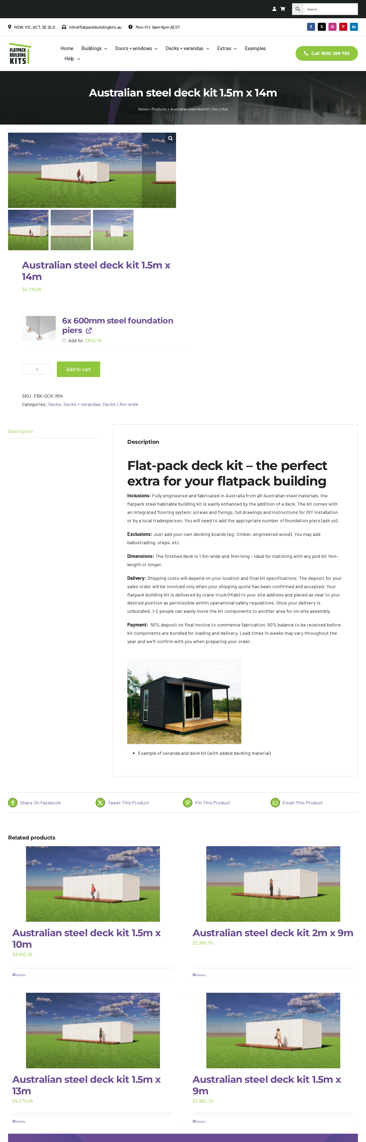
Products (159, 109)
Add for (84, 340)
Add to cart (78, 369)
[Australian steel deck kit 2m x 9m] (273, 884)
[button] (170, 138)
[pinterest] (343, 27)
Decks (54, 404)
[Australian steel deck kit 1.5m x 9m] (273, 1030)
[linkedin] (354, 27)
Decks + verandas (82, 404)
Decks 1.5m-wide (120, 404)
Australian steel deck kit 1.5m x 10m (86, 938)
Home (143, 109)
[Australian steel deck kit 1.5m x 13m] (92, 1030)
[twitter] (322, 27)
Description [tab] (20, 431)
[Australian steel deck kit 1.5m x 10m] (92, 884)
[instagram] (332, 27)
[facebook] (311, 27)
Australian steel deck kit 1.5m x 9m (267, 1085)
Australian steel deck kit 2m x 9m (273, 933)
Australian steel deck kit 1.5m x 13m (86, 1085)
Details (20, 975)
